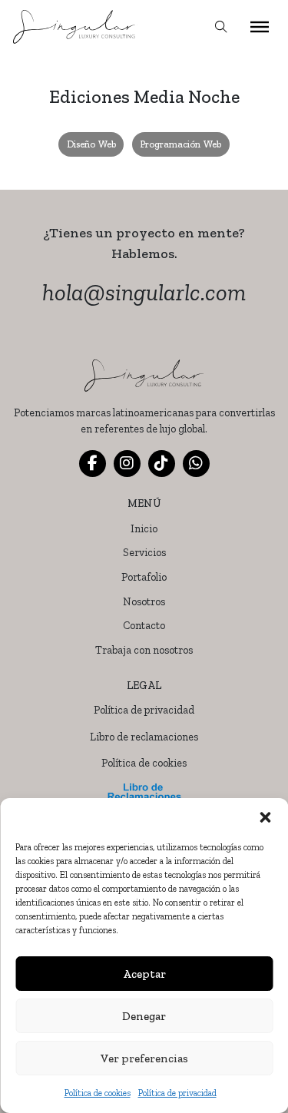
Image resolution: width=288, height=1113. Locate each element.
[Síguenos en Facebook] (92, 463)
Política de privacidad (177, 1093)
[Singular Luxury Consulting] (75, 27)
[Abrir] (259, 27)
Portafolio (144, 577)
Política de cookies (98, 1093)
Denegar (144, 1016)
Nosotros (144, 601)
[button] (265, 817)
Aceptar (144, 974)
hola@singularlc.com (144, 292)
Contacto (144, 625)
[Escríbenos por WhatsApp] (196, 463)
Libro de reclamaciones (144, 737)
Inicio (144, 528)
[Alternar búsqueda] (221, 27)
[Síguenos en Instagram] (127, 463)
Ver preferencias (144, 1058)
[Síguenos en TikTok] (161, 463)
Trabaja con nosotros (144, 650)
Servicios (144, 552)
